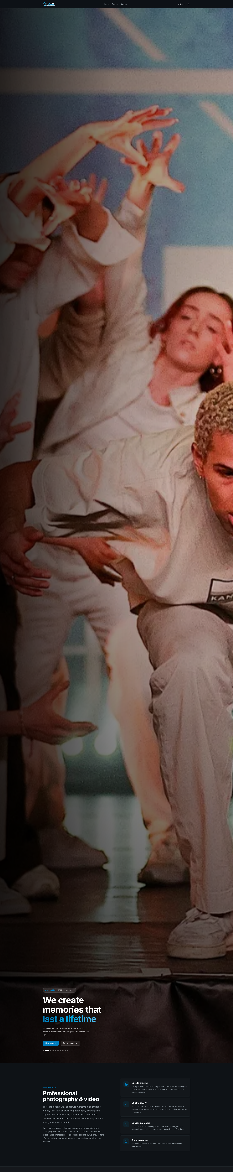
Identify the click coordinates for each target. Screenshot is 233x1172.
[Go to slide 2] (46, 1050)
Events (115, 4)
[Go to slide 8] (63, 1050)
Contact (124, 4)
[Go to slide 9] (65, 1050)
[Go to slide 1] (43, 1050)
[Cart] (188, 4)
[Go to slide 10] (67, 1050)
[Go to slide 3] (48, 1050)
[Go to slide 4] (50, 1050)
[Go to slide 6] (58, 1050)
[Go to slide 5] (54, 1050)
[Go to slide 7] (60, 1050)
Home (106, 4)
